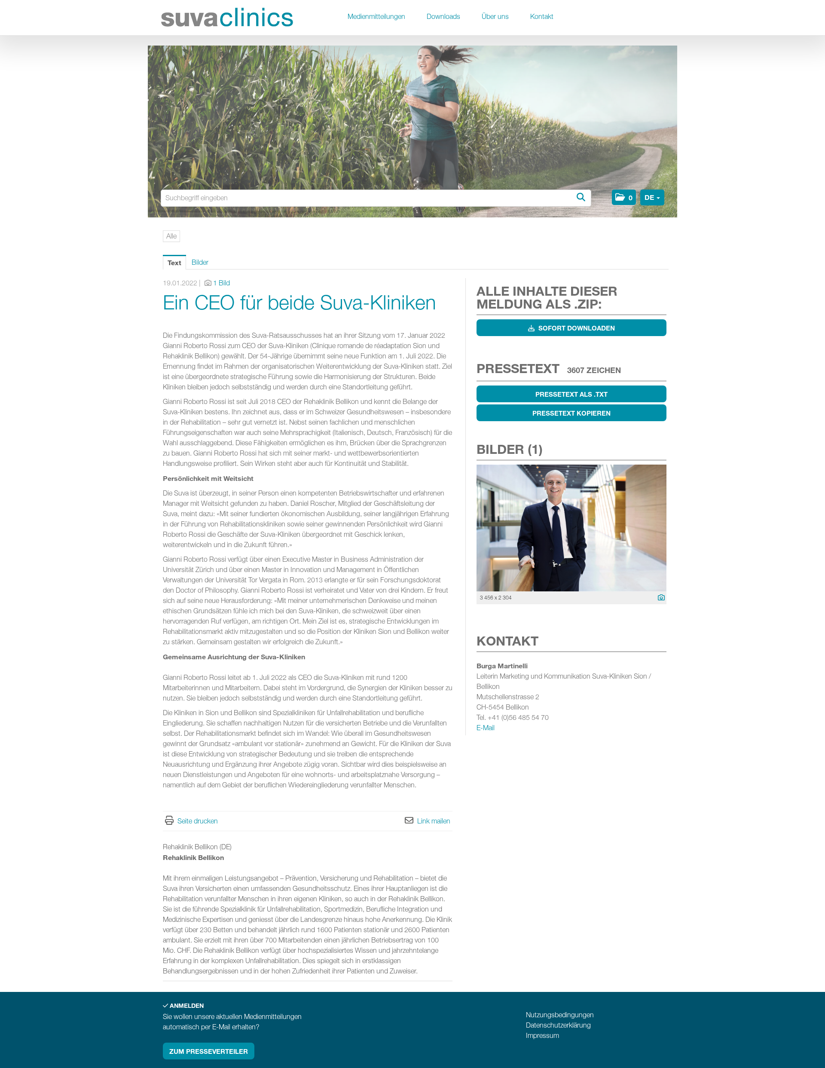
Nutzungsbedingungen (560, 1015)
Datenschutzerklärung (558, 1025)
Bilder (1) (510, 449)
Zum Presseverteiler (208, 1051)
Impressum (542, 1035)
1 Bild (221, 283)
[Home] (227, 18)
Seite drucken (197, 821)
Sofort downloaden (576, 328)
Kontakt (541, 16)
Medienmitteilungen (376, 16)
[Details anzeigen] (659, 598)
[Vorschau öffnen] (571, 528)
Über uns (495, 16)
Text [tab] (174, 262)
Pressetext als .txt (571, 394)
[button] (624, 197)
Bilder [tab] (200, 262)
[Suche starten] (580, 198)
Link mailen (433, 821)
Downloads (443, 16)
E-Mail (486, 728)
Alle (171, 236)
